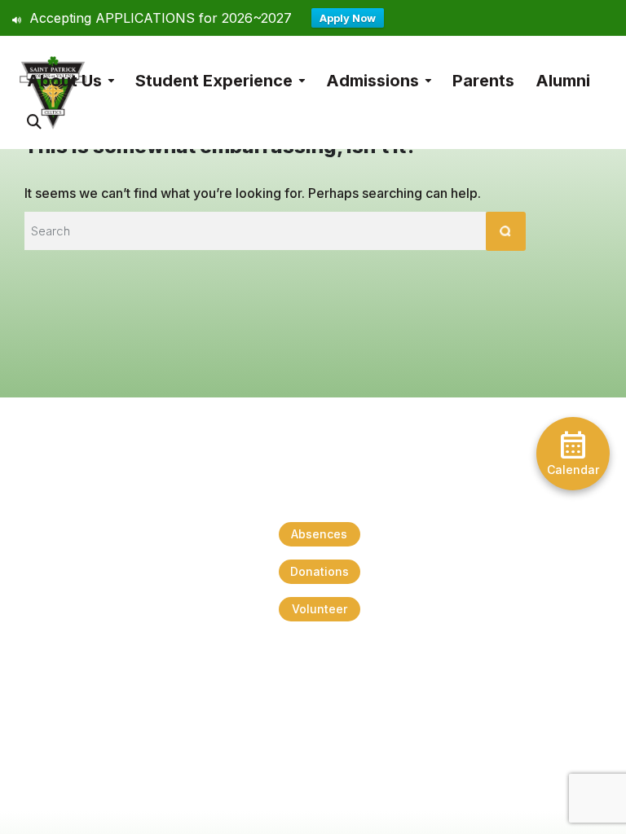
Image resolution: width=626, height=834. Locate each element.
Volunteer (319, 609)
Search (34, 113)
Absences (319, 534)
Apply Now (348, 17)
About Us (64, 80)
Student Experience (214, 80)
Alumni (563, 80)
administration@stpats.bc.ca (319, 690)
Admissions (372, 80)
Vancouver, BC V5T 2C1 (66, 739)
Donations (319, 571)
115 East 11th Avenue (57, 720)
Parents (483, 80)
